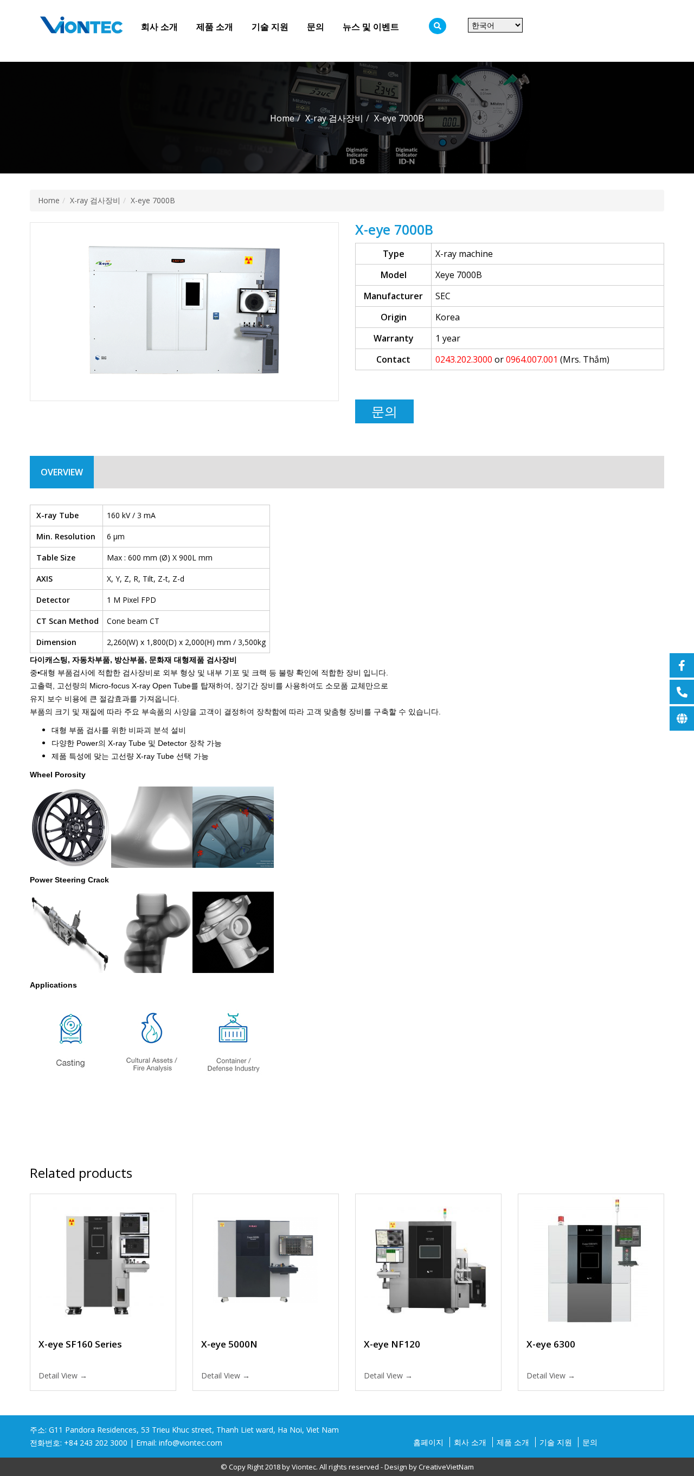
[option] (184, 312)
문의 (315, 27)
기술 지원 (270, 27)
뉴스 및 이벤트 (371, 27)
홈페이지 (428, 1442)
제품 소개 (214, 27)
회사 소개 (159, 27)
